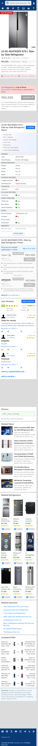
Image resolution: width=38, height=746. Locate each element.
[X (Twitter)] (11, 731)
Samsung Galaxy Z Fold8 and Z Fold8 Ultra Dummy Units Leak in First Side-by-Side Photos (24, 455)
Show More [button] (18, 233)
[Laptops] (23, 8)
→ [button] (10, 295)
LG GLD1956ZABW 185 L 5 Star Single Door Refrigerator (30, 554)
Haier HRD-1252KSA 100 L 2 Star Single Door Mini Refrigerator (6, 588)
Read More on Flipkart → (9, 328)
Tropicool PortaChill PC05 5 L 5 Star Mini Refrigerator (29, 520)
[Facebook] (7, 731)
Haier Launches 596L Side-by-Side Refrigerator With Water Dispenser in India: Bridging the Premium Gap (24, 428)
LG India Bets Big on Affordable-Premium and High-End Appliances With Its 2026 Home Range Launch (24, 468)
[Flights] (13, 8)
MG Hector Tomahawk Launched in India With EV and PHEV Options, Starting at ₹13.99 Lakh (24, 481)
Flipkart (12, 317)
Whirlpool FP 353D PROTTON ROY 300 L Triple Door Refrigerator (18, 554)
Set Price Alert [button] (30, 248)
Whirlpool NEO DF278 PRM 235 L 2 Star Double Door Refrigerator (30, 588)
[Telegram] (25, 731)
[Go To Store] (9, 255)
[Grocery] (33, 8)
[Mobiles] (18, 8)
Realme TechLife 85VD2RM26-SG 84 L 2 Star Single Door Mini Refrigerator (6, 554)
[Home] (2, 8)
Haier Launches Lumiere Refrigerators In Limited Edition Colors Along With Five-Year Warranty (24, 442)
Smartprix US (5, 737)
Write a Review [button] (28, 301)
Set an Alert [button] (5, 90)
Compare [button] (30, 127)
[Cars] (28, 8)
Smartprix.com (18, 743)
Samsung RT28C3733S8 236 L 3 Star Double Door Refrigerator (5, 520)
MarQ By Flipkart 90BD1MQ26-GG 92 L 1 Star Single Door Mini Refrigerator (18, 520)
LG (26, 62)
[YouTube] (16, 731)
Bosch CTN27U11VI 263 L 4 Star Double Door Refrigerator (17, 588)
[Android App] (34, 731)
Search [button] (27, 97)
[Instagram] (20, 731)
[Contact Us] (2, 731)
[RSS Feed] (29, 731)
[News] (7, 8)
